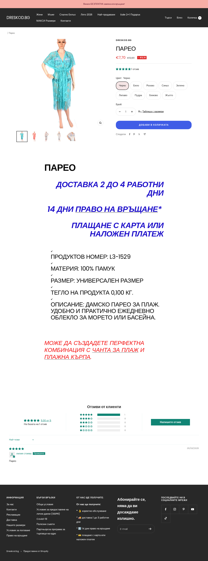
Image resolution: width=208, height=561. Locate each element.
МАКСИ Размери (45, 20)
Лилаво (123, 95)
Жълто (169, 95)
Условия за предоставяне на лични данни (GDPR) (53, 511)
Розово (150, 85)
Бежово (153, 95)
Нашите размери (15, 525)
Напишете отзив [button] (170, 422)
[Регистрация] (150, 529)
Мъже (51, 14)
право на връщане (116, 209)
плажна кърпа (67, 357)
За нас (10, 504)
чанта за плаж (115, 350)
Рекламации (13, 514)
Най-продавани (106, 14)
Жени (39, 14)
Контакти (66, 20)
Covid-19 (42, 519)
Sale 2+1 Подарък (130, 14)
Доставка (11, 520)
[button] (123, 69)
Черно (122, 85)
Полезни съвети (46, 524)
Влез (179, 17)
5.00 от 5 (46, 420)
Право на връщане (16, 535)
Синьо (165, 85)
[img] (16, 448)
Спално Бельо (67, 14)
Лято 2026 (86, 14)
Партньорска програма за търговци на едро (51, 531)
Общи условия (45, 504)
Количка (194, 17)
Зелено (180, 85)
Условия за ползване (18, 530)
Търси (168, 17)
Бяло (136, 85)
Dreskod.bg (124, 40)
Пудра (138, 95)
